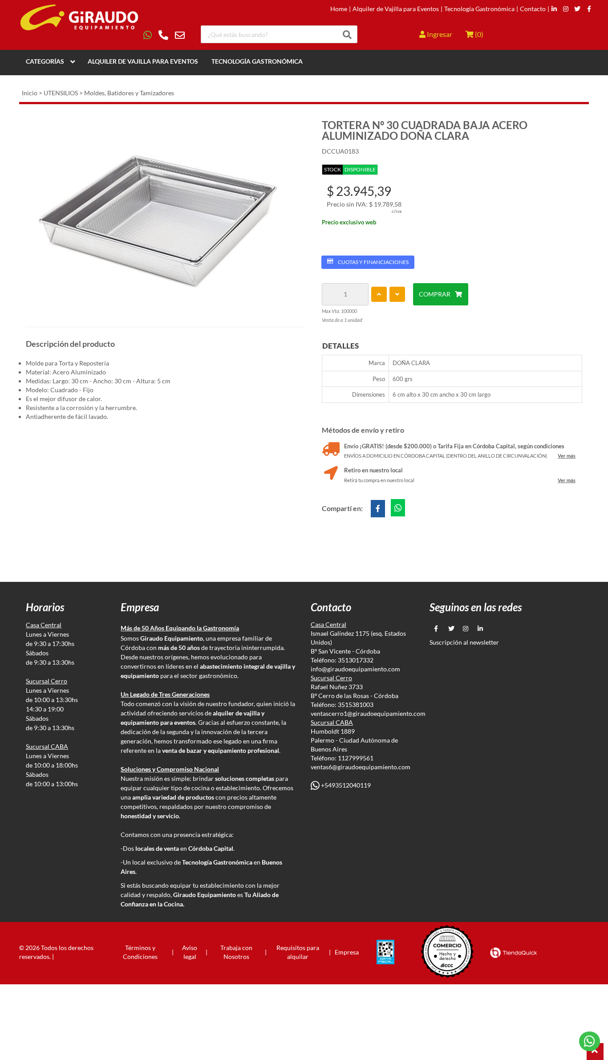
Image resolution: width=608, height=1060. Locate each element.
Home (338, 9)
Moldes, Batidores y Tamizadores (129, 93)
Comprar (434, 294)
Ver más (567, 456)
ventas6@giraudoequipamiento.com (360, 767)
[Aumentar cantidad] (379, 294)
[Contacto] (164, 35)
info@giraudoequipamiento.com (355, 669)
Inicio (29, 93)
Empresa (347, 952)
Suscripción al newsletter (464, 642)
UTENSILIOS (61, 93)
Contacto (533, 9)
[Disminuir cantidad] (397, 294)
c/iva (396, 211)
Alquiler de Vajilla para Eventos (396, 9)
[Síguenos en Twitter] (577, 8)
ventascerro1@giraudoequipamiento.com (368, 713)
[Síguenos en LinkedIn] (554, 8)
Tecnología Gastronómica (479, 9)
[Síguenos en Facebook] (589, 8)
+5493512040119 (345, 785)
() (478, 34)
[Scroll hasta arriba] (595, 1051)
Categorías (45, 61)
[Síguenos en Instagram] (565, 8)
